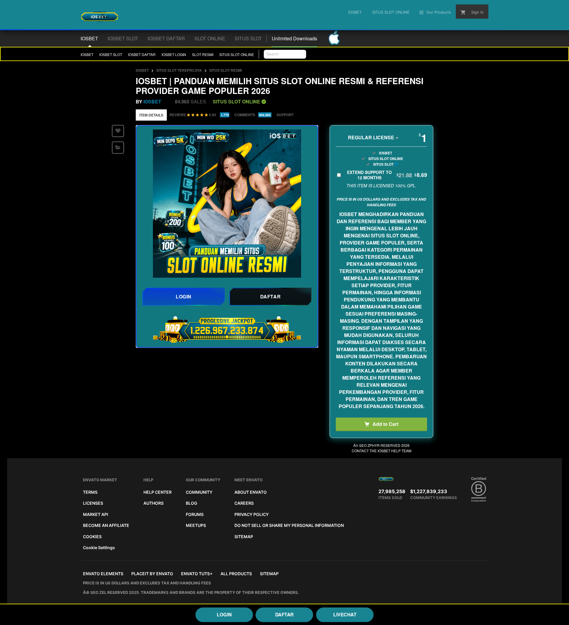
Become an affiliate (106, 525)
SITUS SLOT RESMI (225, 70)
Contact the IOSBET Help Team (381, 450)
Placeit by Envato (152, 573)
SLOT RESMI (202, 54)
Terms (90, 492)
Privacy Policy (251, 514)
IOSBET (87, 54)
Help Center (157, 492)
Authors (153, 503)
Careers (244, 503)
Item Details (151, 115)
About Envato (250, 492)
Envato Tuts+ (196, 573)
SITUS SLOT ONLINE (236, 54)
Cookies (92, 536)
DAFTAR (284, 614)
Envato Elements (103, 573)
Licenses (93, 503)
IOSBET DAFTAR (142, 54)
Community (199, 492)
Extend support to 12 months (387, 175)
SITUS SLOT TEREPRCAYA (179, 70)
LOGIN (224, 614)
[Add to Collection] (118, 148)
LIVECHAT (344, 614)
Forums (195, 514)
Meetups (196, 525)
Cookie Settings (99, 547)
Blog (191, 503)
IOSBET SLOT (110, 54)
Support (285, 114)
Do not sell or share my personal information (289, 525)
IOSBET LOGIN (174, 54)
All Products (236, 573)
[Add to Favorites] (118, 131)
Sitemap (243, 536)
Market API (95, 514)
